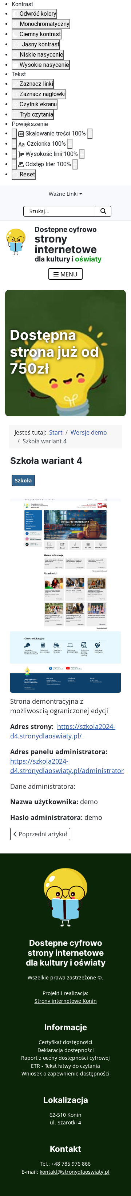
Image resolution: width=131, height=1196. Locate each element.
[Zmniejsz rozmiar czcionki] (14, 144)
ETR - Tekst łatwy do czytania (65, 1065)
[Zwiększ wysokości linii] (81, 154)
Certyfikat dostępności (65, 1042)
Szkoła (23, 480)
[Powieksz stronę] (89, 134)
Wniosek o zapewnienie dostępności (65, 1073)
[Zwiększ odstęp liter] (75, 164)
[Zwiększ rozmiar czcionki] (69, 144)
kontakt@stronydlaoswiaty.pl (75, 1171)
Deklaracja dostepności (65, 1050)
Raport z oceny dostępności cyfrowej (65, 1057)
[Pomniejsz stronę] (14, 134)
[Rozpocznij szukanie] (103, 211)
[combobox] (59, 211)
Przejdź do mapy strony (5, 191)
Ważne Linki (63, 193)
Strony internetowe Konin (66, 1000)
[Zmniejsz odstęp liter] (14, 164)
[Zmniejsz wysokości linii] (14, 154)
